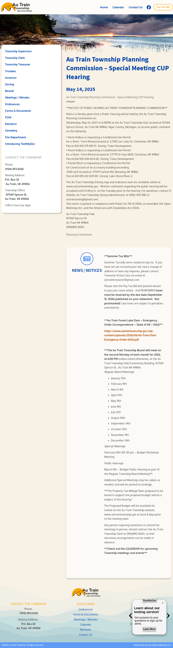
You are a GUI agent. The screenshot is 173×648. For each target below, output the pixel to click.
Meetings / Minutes (17, 97)
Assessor (11, 77)
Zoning (9, 84)
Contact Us (136, 7)
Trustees (10, 71)
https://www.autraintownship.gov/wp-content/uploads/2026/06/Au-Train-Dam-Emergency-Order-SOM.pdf (130, 335)
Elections (11, 124)
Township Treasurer (17, 64)
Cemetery (11, 130)
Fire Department (15, 137)
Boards (9, 91)
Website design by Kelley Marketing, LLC (152, 645)
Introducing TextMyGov (20, 144)
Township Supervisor (18, 51)
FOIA (8, 117)
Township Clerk (15, 58)
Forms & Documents (18, 110)
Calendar (118, 7)
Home (104, 7)
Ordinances (12, 104)
